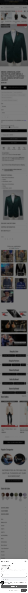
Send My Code (14, 586)
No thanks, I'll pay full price (14, 590)
